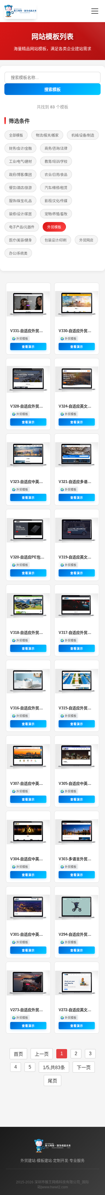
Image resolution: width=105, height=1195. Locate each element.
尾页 (52, 1080)
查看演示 (28, 346)
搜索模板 (52, 89)
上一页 (42, 1054)
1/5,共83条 (54, 1067)
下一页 (84, 1067)
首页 (18, 1054)
